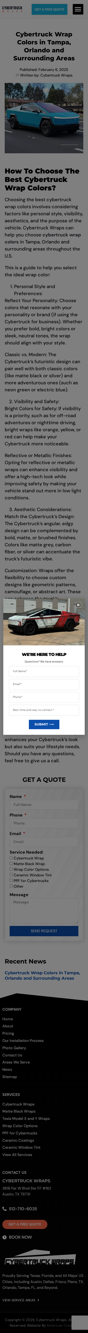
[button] (78, 605)
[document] (44, 666)
